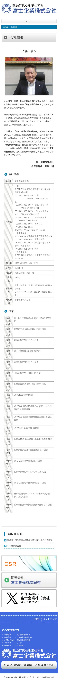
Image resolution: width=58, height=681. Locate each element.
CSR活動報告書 (14, 546)
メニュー (29, 21)
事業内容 (7, 637)
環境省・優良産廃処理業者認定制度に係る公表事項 (29, 540)
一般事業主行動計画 (24, 637)
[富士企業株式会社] (29, 9)
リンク (19, 643)
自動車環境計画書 (23, 640)
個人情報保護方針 (23, 635)
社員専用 (20, 645)
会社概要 (7, 635)
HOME (5, 27)
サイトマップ (50, 619)
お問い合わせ (9, 640)
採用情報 (7, 645)
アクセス (7, 643)
